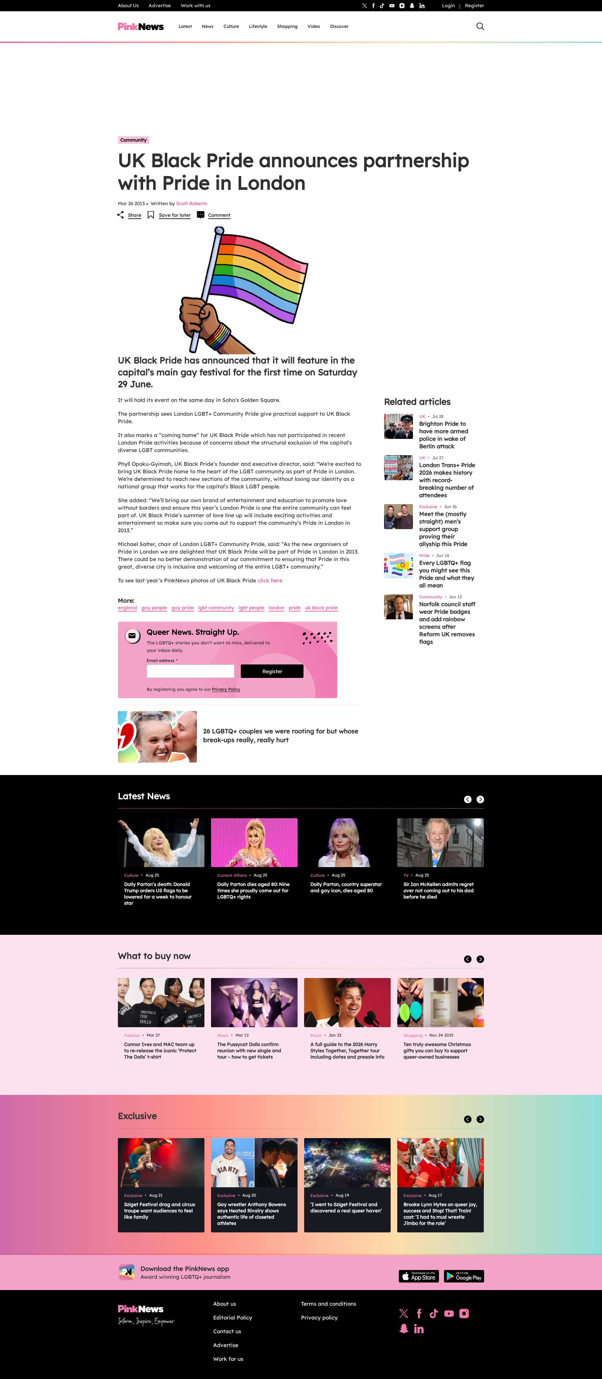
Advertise (160, 5)
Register (474, 5)
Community (133, 140)
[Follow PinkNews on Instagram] (464, 1315)
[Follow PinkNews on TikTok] (434, 1315)
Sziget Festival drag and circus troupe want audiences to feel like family (159, 1210)
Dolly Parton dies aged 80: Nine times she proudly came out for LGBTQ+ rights (253, 890)
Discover (339, 26)
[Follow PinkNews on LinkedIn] (422, 5)
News (208, 26)
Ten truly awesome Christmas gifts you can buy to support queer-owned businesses (437, 1050)
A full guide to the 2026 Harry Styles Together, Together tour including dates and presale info (347, 1050)
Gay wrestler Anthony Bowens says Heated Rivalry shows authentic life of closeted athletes (251, 1213)
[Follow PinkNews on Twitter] (404, 1315)
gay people (154, 608)
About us (224, 1303)
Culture (231, 26)
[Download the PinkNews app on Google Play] (464, 1276)
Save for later (175, 215)
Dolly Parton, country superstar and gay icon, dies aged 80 (346, 887)
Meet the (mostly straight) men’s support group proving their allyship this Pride (443, 529)
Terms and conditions (328, 1303)
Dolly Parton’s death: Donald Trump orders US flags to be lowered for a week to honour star (158, 893)
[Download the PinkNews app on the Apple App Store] (419, 1276)
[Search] (480, 26)
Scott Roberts (191, 203)
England (127, 608)
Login (448, 5)
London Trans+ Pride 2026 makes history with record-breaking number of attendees (447, 480)
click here (270, 580)
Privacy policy (319, 1317)
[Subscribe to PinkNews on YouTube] (449, 1315)
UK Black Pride (321, 608)
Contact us (227, 1331)
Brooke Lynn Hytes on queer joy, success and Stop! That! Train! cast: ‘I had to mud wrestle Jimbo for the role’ (440, 1213)
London (276, 608)
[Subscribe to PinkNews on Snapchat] (404, 1330)
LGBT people (251, 608)
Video (314, 26)
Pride (295, 608)
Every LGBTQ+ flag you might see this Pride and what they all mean (446, 574)
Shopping (287, 26)
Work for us (228, 1359)
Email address (170, 660)
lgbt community (216, 608)
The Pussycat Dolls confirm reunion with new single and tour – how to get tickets (249, 1050)
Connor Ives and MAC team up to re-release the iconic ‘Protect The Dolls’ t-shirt (160, 1050)
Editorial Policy (232, 1317)
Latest (185, 26)
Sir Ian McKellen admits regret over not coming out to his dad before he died (439, 890)
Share (134, 215)
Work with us (195, 5)
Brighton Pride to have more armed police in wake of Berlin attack (443, 435)
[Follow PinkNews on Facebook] (419, 1315)
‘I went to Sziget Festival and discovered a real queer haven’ (346, 1207)
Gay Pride (183, 608)
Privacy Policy (226, 689)
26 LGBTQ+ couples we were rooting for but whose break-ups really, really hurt (280, 735)
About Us (128, 5)
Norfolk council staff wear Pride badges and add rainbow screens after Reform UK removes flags (447, 623)
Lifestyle (258, 26)
